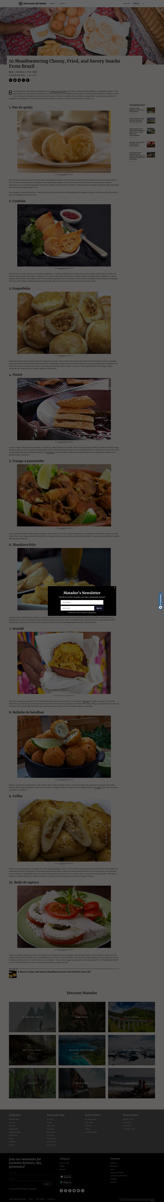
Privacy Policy (92, 612)
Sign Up (99, 608)
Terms (84, 612)
